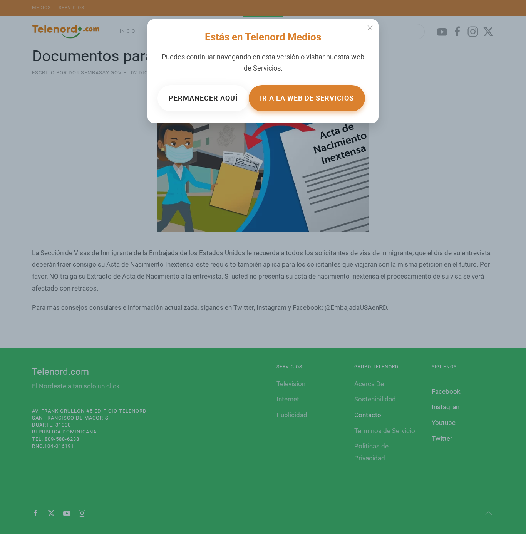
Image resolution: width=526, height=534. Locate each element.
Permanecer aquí (203, 98)
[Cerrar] (370, 27)
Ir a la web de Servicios (307, 98)
